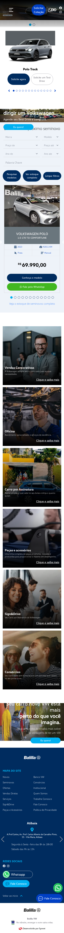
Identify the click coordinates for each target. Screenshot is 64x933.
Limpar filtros (52, 175)
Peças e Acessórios (12, 809)
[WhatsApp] (58, 888)
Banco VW (38, 776)
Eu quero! (18, 126)
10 (41, 91)
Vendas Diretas (10, 793)
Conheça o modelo (32, 277)
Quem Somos (40, 793)
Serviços (7, 798)
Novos (6, 776)
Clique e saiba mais (47, 379)
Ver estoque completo (32, 176)
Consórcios (39, 782)
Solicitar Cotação (39, 10)
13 (50, 91)
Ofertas (6, 787)
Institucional (39, 787)
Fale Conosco (40, 804)
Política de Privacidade (45, 809)
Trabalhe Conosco (42, 798)
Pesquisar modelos (12, 176)
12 (47, 91)
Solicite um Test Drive (42, 79)
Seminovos (8, 782)
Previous (52, 10)
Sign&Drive (8, 804)
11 (44, 91)
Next (55, 10)
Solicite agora (18, 79)
